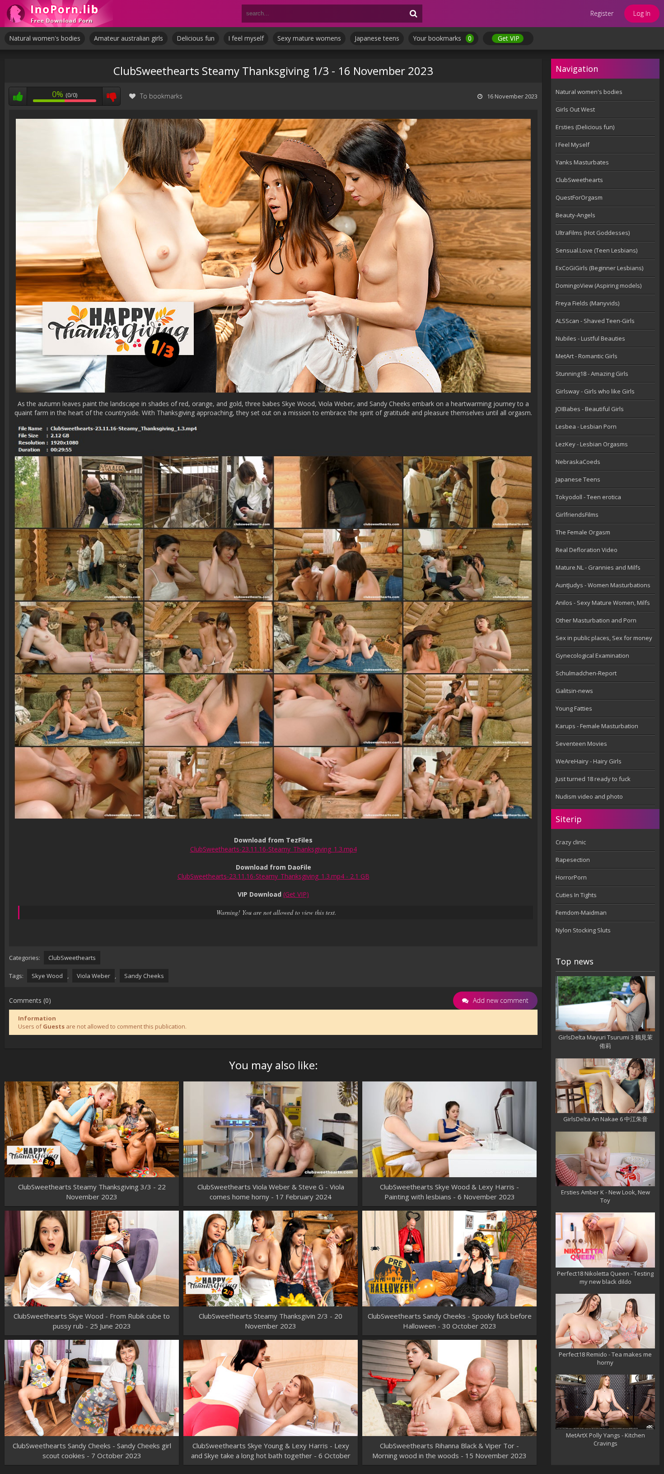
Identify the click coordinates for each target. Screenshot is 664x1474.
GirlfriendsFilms (577, 514)
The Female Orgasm (583, 532)
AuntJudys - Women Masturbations (603, 585)
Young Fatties (574, 708)
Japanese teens (377, 38)
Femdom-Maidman (581, 912)
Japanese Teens (578, 479)
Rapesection (573, 860)
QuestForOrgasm (579, 197)
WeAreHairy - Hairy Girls (589, 761)
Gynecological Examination (592, 655)
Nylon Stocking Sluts (583, 930)
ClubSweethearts (72, 958)
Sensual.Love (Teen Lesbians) (596, 250)
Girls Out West (575, 109)
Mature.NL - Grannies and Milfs (598, 567)
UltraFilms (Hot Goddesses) (593, 233)
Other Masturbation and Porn (596, 620)
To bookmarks (161, 96)
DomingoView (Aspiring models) (598, 285)
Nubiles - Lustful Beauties (590, 338)
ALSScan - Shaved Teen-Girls (595, 321)
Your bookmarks (442, 38)
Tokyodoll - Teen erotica (588, 497)
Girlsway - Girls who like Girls (595, 391)
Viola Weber (93, 976)
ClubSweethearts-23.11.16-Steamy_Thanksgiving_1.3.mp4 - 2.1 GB (273, 876)
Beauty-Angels (575, 215)
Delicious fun (196, 38)
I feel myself (246, 38)
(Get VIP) (296, 894)
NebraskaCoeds (578, 462)
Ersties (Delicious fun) (585, 127)
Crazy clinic (571, 842)
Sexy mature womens (309, 38)
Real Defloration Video (586, 550)
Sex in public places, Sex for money (604, 638)
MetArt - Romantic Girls (586, 356)
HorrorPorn (571, 877)
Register (601, 13)
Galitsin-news (574, 691)
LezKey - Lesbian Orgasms (592, 444)
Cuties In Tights (576, 895)
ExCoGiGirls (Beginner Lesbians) (599, 268)
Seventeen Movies (581, 743)
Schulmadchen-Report (586, 673)
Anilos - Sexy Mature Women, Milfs (603, 603)
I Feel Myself (572, 144)
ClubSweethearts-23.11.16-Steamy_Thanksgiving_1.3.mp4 (273, 849)
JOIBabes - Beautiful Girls (590, 409)
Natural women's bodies (44, 38)
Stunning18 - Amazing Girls (592, 374)
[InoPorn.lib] (59, 13)
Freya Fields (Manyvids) (587, 303)
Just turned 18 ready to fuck (593, 779)
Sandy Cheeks (144, 976)
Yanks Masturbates (582, 162)
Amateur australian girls (128, 38)
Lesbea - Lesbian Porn (586, 426)
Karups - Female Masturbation (597, 726)
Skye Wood (47, 976)
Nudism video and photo (589, 796)
